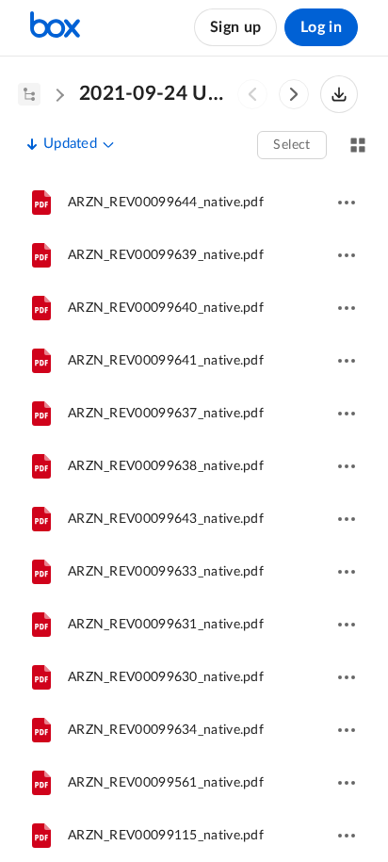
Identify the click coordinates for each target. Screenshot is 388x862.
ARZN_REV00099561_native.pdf (166, 782)
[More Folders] (29, 94)
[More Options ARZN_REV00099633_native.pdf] (346, 572)
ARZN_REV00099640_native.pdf (166, 308)
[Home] (55, 27)
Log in (321, 27)
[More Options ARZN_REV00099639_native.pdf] (346, 255)
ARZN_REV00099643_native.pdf (166, 519)
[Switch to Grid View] (358, 145)
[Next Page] (294, 94)
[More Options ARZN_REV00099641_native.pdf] (346, 361)
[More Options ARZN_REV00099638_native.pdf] (346, 466)
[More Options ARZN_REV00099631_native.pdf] (346, 624)
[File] (41, 203)
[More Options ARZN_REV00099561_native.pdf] (346, 783)
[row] (194, 202)
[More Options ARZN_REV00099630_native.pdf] (346, 677)
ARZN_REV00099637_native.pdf (166, 413)
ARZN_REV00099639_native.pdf (166, 255)
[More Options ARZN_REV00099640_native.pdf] (346, 308)
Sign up (235, 27)
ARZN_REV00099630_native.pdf (166, 677)
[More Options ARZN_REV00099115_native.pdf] (346, 835)
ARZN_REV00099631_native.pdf (166, 624)
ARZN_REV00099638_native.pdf (166, 466)
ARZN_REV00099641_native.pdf (166, 360)
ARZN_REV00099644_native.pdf (166, 202)
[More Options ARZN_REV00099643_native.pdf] (346, 519)
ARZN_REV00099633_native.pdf (166, 571)
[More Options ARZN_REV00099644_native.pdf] (346, 202)
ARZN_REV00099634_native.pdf (166, 730)
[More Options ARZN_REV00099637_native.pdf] (346, 413)
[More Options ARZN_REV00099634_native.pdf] (346, 730)
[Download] (339, 94)
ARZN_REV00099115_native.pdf (166, 835)
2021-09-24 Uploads (156, 94)
